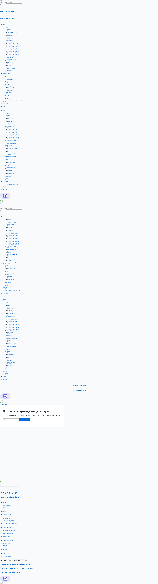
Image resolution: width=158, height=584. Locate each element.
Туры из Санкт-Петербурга (9, 521)
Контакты (4, 104)
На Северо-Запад (11, 59)
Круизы (4, 101)
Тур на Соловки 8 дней (13, 54)
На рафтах (9, 86)
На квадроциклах (11, 78)
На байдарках (10, 89)
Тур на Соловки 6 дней (13, 51)
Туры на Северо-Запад (8, 520)
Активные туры (6, 73)
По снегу (7, 81)
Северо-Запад (8, 60)
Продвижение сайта (10, 572)
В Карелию (10, 57)
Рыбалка (7, 93)
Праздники (5, 97)
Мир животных (8, 92)
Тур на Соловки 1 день (12, 43)
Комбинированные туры (11, 71)
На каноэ (9, 90)
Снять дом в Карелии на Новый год (13, 100)
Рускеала (9, 35)
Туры (3, 26)
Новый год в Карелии (7, 533)
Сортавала (10, 38)
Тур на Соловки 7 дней (13, 52)
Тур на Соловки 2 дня (12, 45)
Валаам (9, 29)
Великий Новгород (12, 63)
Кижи (8, 30)
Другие (9, 70)
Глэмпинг (7, 74)
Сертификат (5, 103)
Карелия (7, 27)
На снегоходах (11, 82)
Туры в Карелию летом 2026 (9, 523)
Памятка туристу (6, 551)
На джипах (10, 79)
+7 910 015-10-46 (7, 11)
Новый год (7, 98)
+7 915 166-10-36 (7, 19)
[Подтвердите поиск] (21, 419)
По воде (7, 84)
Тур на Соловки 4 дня (12, 48)
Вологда (9, 62)
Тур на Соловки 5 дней (13, 49)
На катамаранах (11, 87)
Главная (4, 24)
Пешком (7, 95)
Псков (8, 67)
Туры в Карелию (6, 518)
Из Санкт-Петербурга (10, 56)
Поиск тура (3, 2)
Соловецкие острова (10, 41)
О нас (3, 106)
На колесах (7, 76)
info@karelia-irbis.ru (9, 497)
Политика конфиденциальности (15, 564)
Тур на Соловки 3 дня (12, 46)
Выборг (9, 65)
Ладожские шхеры (12, 32)
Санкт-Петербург (11, 68)
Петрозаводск (10, 34)
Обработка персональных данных (16, 568)
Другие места (10, 40)
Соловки (9, 37)
